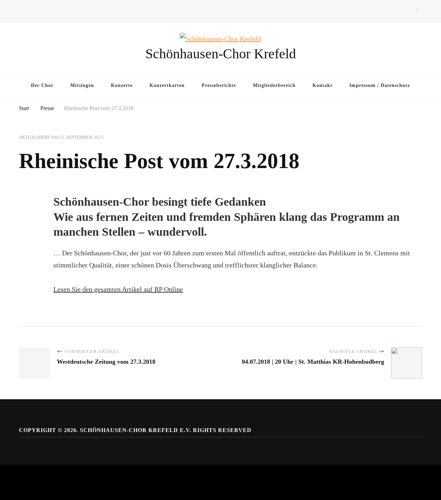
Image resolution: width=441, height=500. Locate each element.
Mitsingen (82, 85)
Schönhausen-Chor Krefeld (220, 53)
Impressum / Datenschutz (379, 85)
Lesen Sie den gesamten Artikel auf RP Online (118, 289)
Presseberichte (219, 85)
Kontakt (322, 85)
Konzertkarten (167, 85)
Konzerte (122, 85)
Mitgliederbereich (274, 85)
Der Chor (42, 85)
